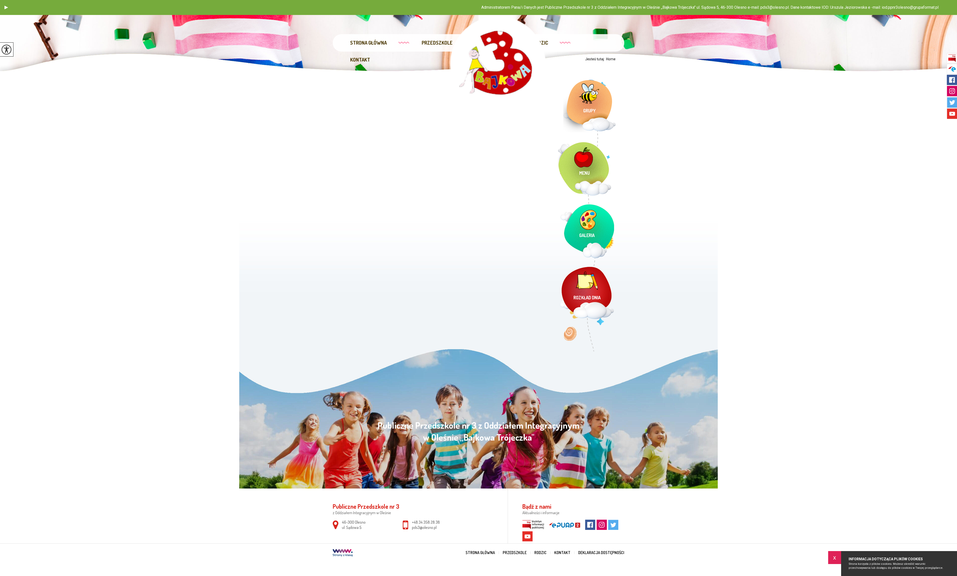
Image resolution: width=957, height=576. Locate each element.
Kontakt (360, 59)
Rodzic (540, 553)
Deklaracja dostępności (601, 553)
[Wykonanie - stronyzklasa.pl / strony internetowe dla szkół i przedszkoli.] (343, 553)
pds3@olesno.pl (424, 527)
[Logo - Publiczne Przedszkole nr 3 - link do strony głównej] (498, 63)
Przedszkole (437, 42)
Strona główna (368, 42)
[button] (6, 7)
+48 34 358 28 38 (426, 522)
